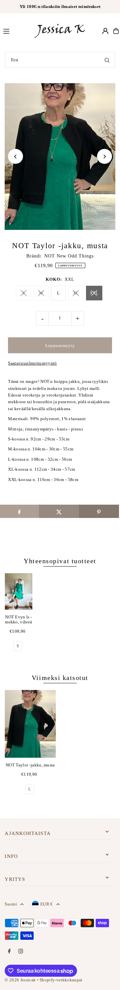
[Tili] (105, 31)
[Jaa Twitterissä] (59, 511)
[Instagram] (20, 951)
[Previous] (15, 156)
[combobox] (60, 60)
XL (76, 292)
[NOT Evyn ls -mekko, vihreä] (18, 591)
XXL (94, 292)
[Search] (107, 60)
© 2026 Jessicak (20, 980)
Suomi (11, 904)
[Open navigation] (14, 31)
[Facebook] (9, 951)
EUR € (46, 904)
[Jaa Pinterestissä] (99, 511)
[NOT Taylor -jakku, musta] (30, 724)
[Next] (104, 156)
